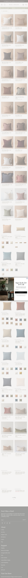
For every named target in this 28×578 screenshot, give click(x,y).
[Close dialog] (27, 278)
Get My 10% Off (21, 292)
